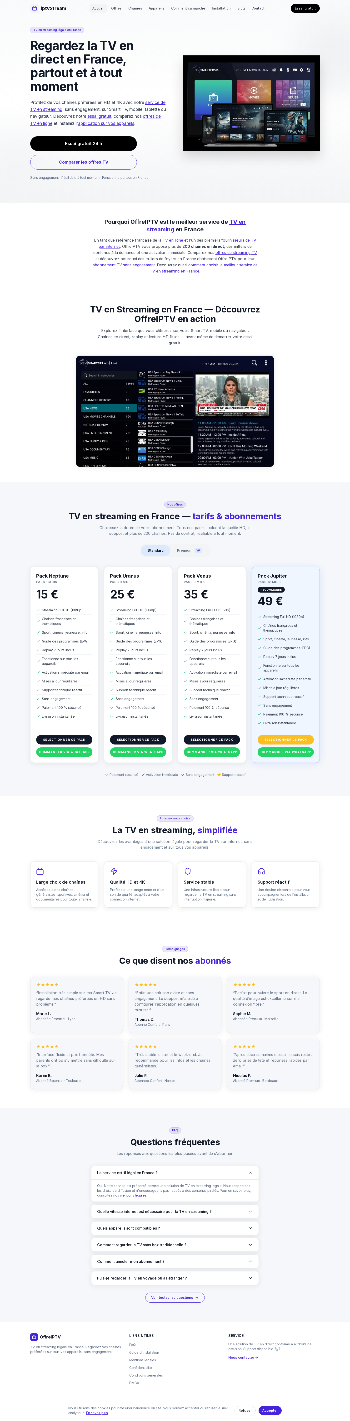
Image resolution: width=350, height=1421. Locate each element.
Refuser (245, 1410)
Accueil (98, 8)
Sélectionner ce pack (64, 739)
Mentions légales (142, 1360)
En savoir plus (97, 1413)
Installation (221, 8)
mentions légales (133, 1195)
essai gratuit (99, 116)
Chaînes (135, 8)
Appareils (157, 8)
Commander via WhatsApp (64, 752)
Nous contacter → (243, 1357)
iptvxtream (53, 8)
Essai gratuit (305, 8)
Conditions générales (146, 1375)
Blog (241, 8)
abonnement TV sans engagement (124, 265)
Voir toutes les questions (172, 1297)
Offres (116, 8)
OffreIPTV (50, 1336)
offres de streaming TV (236, 252)
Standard (156, 550)
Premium (188, 550)
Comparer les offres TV (83, 162)
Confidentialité (140, 1368)
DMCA (134, 1383)
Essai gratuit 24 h (83, 143)
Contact (258, 8)
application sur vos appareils (106, 123)
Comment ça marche (188, 8)
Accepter (270, 1410)
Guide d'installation (144, 1352)
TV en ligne (173, 240)
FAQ (132, 1345)
